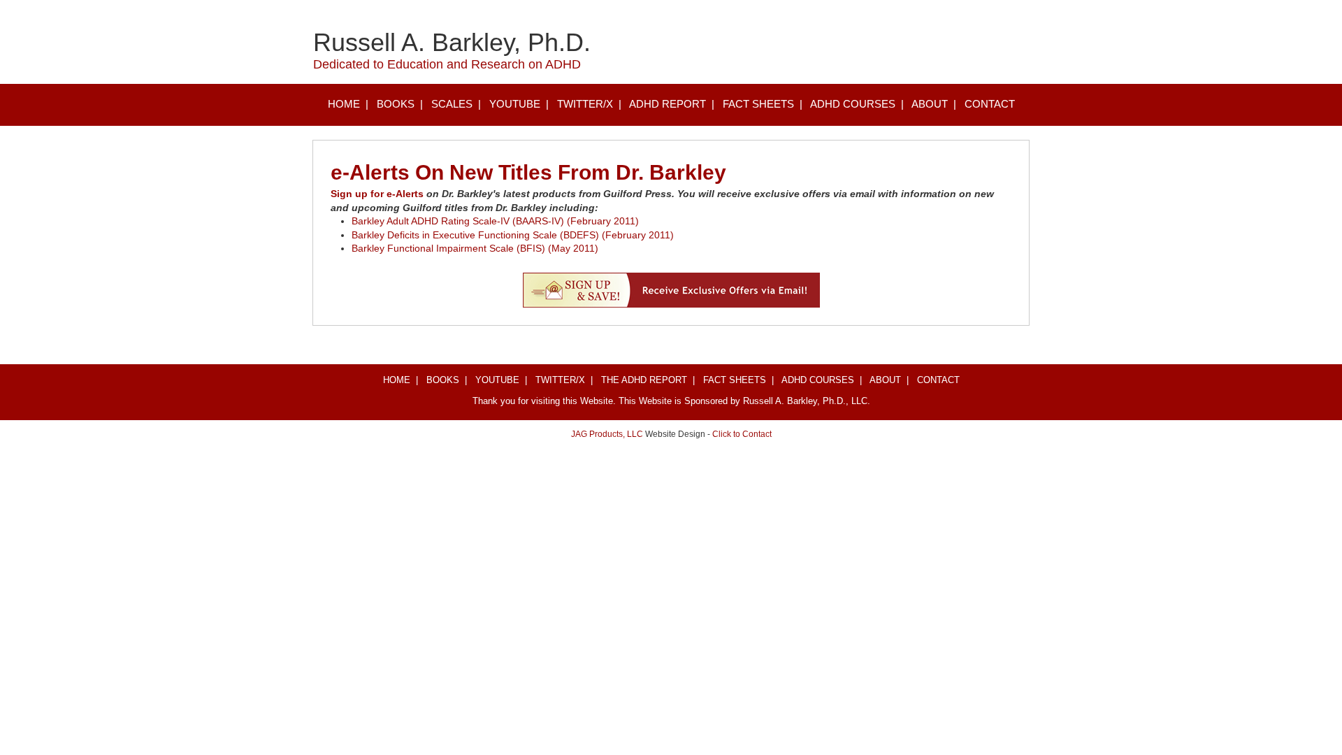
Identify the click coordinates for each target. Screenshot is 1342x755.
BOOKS (395, 104)
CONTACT (990, 104)
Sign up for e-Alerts (377, 193)
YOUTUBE (514, 104)
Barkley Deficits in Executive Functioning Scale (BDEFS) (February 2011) (513, 234)
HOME (344, 104)
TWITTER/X (585, 104)
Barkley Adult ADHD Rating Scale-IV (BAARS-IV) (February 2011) (495, 220)
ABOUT (929, 104)
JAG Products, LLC (607, 434)
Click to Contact (742, 434)
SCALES (451, 104)
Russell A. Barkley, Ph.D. (452, 42)
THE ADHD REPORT (644, 380)
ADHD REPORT (667, 104)
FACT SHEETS (758, 104)
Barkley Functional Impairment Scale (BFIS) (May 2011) (475, 248)
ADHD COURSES (852, 104)
